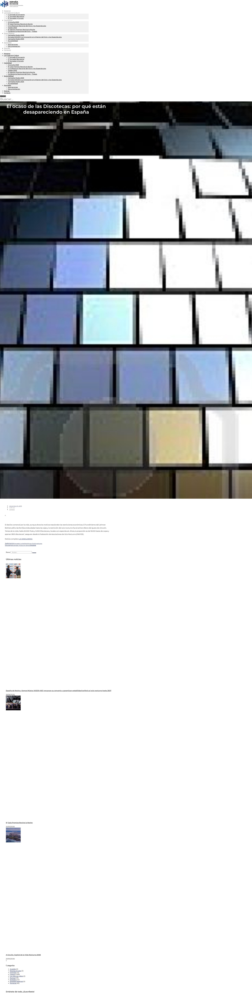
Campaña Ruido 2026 (16, 35)
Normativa (13, 980)
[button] (21, 513)
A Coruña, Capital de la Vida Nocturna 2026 (23, 955)
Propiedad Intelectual (16, 981)
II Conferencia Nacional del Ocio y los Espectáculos (27, 26)
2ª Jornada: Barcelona (16, 16)
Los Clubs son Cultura (12, 13)
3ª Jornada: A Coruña (16, 18)
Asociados (7, 43)
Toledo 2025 (12, 28)
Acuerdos (13, 969)
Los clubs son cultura (16, 976)
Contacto (7, 50)
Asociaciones (13, 44)
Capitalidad (8, 20)
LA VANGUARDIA (25, 539)
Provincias (13, 983)
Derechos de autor (15, 971)
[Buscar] (34, 552)
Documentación (14, 46)
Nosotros (7, 54)
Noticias (6, 91)
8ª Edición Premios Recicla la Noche (21, 30)
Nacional (12, 978)
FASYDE (13, 972)
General (12, 509)
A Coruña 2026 (13, 22)
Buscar (3, 96)
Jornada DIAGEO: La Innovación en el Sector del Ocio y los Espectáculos (35, 37)
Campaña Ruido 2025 (16, 39)
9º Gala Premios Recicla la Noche (20, 24)
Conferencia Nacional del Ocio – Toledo (22, 31)
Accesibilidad (13, 41)
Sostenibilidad (9, 33)
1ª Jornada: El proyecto (16, 15)
